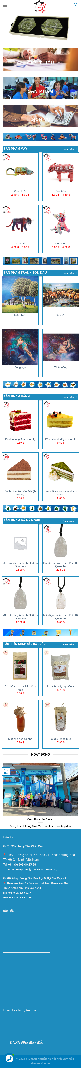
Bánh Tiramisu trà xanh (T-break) (61, 493)
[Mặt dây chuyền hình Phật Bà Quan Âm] (20, 542)
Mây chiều (20, 315)
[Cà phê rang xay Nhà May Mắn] (20, 666)
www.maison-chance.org (17, 897)
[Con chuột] (20, 170)
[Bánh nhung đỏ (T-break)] (20, 418)
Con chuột (20, 191)
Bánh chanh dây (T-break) (60, 439)
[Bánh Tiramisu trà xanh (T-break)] (61, 471)
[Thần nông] (61, 347)
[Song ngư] (20, 347)
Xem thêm (69, 149)
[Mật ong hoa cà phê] (20, 718)
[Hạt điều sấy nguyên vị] (61, 666)
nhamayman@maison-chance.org (34, 869)
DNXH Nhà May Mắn (27, 1042)
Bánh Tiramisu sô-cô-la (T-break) (20, 493)
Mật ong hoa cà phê (20, 738)
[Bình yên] (61, 294)
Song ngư (20, 367)
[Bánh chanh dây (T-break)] (61, 418)
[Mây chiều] (20, 294)
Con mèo (60, 243)
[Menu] (5, 6)
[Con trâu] (61, 170)
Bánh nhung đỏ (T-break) (20, 439)
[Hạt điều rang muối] (61, 718)
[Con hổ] (20, 223)
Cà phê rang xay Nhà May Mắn (20, 688)
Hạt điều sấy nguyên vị (60, 686)
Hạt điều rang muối (60, 738)
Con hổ (20, 243)
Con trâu (61, 191)
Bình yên (61, 315)
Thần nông (60, 367)
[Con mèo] (61, 223)
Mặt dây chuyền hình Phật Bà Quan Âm (20, 564)
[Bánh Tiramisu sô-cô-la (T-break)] (20, 471)
